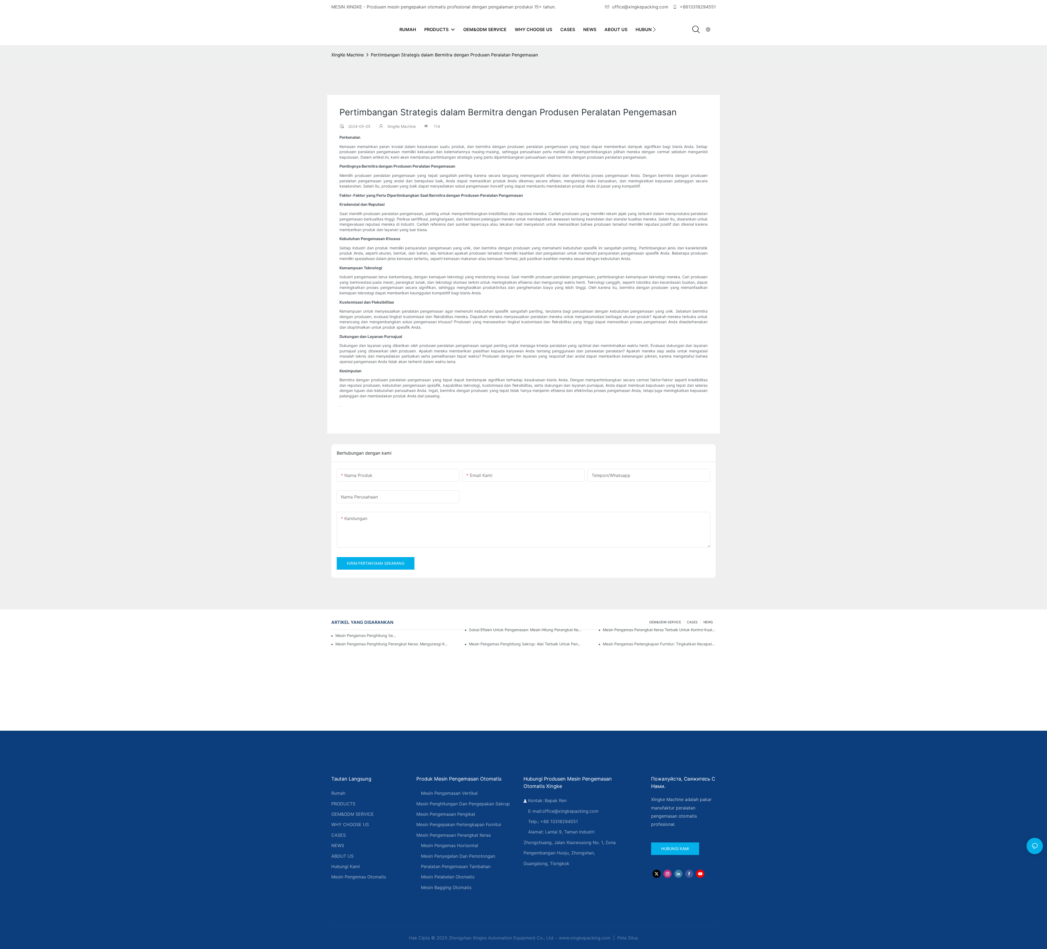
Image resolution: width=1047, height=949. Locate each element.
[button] (654, 29)
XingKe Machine (347, 55)
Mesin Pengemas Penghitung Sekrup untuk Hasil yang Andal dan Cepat (366, 635)
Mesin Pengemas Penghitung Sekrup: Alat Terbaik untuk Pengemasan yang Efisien (525, 644)
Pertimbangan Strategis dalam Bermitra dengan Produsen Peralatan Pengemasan (454, 55)
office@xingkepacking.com (640, 7)
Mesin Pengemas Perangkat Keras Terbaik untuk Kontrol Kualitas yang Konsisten (659, 629)
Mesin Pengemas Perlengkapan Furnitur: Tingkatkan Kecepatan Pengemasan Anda (659, 644)
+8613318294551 (697, 7)
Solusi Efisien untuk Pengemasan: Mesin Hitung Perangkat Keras (525, 629)
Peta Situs (627, 938)
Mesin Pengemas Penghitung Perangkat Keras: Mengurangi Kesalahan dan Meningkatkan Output (391, 644)
